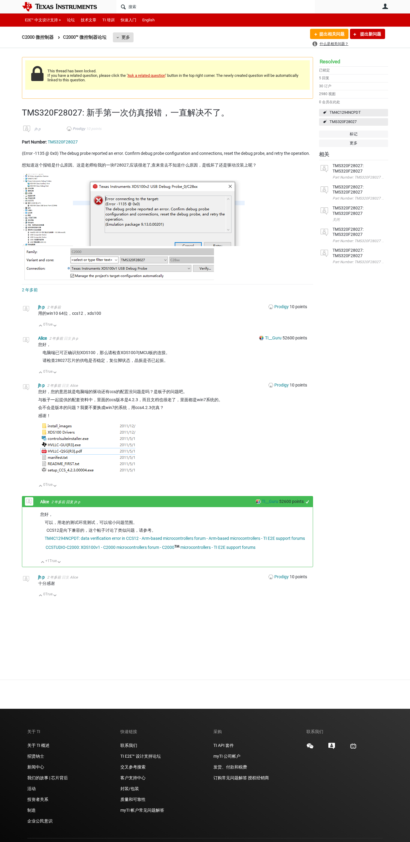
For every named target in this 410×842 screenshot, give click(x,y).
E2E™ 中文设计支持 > (43, 20)
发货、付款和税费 (230, 767)
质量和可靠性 (133, 799)
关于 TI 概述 (38, 745)
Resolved (330, 62)
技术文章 (88, 20)
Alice (43, 338)
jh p (38, 129)
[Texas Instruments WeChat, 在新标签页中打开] (310, 748)
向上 (40, 326)
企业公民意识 (40, 821)
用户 (385, 6)
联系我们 (128, 745)
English (148, 20)
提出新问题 (370, 34)
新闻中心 (35, 767)
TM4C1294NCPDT (345, 112)
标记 (353, 134)
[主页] (64, 6)
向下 (55, 326)
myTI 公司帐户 (226, 756)
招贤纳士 (35, 756)
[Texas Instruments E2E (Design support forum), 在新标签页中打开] (331, 748)
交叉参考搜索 (133, 767)
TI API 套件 (223, 745)
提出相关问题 (332, 34)
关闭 (336, 220)
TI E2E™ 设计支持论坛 (140, 756)
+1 (307, 502)
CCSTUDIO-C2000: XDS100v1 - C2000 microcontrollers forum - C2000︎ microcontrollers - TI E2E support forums (150, 547)
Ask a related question (146, 75)
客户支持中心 (133, 777)
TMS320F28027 (343, 121)
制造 (31, 810)
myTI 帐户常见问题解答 (142, 810)
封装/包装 (129, 788)
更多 (126, 37)
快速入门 (128, 20)
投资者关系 (37, 799)
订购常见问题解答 (230, 777)
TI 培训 (108, 20)
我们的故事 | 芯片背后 (47, 777)
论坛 (71, 20)
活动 (31, 788)
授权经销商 (258, 777)
